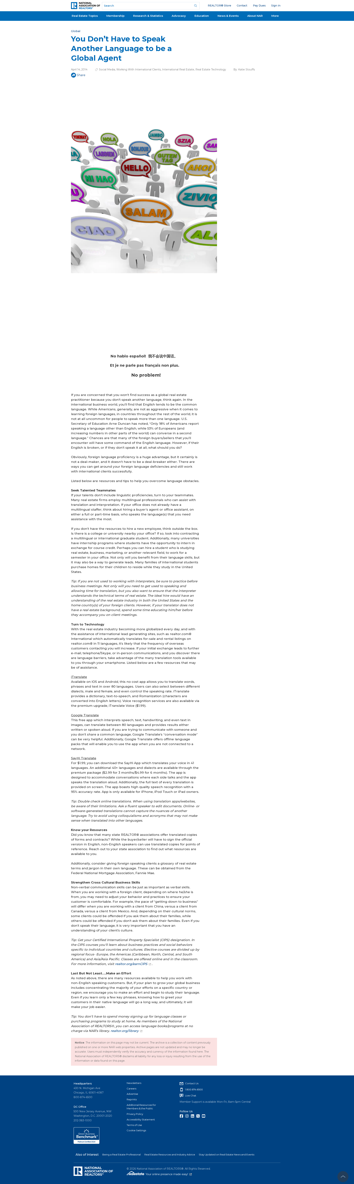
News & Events (228, 16)
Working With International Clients (138, 69)
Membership (115, 16)
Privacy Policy (135, 1113)
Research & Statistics (148, 16)
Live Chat (190, 1095)
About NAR (255, 16)
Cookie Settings (136, 1130)
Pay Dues (259, 5)
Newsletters (134, 1083)
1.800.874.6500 (194, 1089)
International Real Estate (178, 69)
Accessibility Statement (141, 1119)
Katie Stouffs (246, 69)
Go (195, 5)
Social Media (107, 69)
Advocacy (179, 16)
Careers (131, 1088)
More (275, 16)
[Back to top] (342, 1176)
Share (81, 75)
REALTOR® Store (219, 5)
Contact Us (191, 1083)
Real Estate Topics (85, 16)
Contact (242, 5)
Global (75, 31)
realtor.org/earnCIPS (131, 964)
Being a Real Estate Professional (121, 1154)
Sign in (275, 5)
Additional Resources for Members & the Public (141, 1106)
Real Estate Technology (210, 69)
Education (202, 16)
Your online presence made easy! (169, 1174)
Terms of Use (134, 1125)
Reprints (132, 1099)
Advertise (132, 1093)
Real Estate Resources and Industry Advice (169, 1154)
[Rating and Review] (86, 1143)
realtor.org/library (125, 1031)
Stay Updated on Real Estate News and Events (226, 1154)
